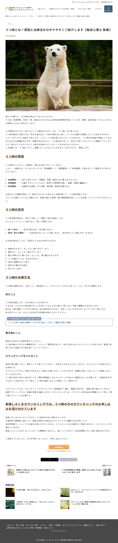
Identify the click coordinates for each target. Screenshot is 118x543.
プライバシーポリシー (59, 531)
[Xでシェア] (50, 459)
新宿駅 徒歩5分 (107, 2)
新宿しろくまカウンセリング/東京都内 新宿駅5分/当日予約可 (61, 540)
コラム (9, 24)
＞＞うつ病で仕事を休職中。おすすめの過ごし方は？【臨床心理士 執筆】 (40, 322)
